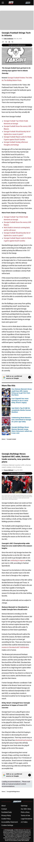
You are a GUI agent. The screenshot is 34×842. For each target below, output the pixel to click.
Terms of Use (25, 815)
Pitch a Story (25, 812)
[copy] (12, 42)
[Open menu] (3, 3)
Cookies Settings (7, 825)
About (3, 806)
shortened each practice (23, 740)
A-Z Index (24, 822)
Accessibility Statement (9, 822)
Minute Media (10, 829)
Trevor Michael (8, 470)
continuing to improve (17, 560)
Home (3, 439)
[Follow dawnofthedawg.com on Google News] (29, 377)
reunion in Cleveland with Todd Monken (15, 647)
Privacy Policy (6, 815)
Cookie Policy (6, 819)
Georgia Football (11, 439)
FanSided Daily (6, 812)
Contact (4, 809)
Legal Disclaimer (26, 819)
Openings (24, 806)
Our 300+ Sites (26, 809)
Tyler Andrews (8, 38)
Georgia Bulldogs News (13, 791)
